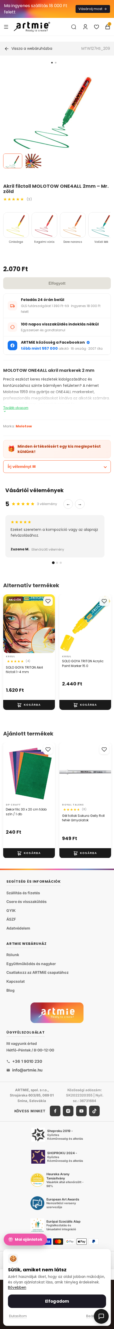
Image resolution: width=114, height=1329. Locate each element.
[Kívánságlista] (96, 27)
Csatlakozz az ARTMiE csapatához (37, 972)
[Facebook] (55, 1111)
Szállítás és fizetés (23, 893)
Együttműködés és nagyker (31, 963)
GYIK (11, 910)
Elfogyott (57, 283)
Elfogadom (57, 1301)
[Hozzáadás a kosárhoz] (29, 705)
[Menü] (6, 27)
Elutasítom (18, 1316)
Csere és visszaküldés (26, 902)
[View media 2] (33, 161)
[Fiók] (85, 27)
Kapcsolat (15, 981)
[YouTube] (81, 1111)
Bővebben (17, 1287)
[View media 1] (12, 161)
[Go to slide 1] (52, 62)
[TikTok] (94, 1111)
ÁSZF (11, 919)
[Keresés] (74, 27)
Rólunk (12, 955)
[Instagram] (68, 1111)
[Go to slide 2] (55, 62)
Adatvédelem (18, 928)
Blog (10, 990)
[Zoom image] (54, 119)
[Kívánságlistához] (48, 601)
